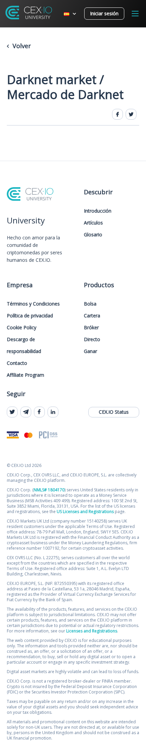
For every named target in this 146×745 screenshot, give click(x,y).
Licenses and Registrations (91, 631)
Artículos (93, 222)
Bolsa (90, 303)
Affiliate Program (25, 375)
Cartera (92, 315)
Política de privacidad (30, 315)
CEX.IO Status (114, 412)
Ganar (90, 351)
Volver (21, 46)
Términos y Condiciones (33, 303)
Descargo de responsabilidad (24, 345)
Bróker (91, 327)
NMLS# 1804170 (49, 490)
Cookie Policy (21, 327)
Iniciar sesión (104, 13)
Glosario (93, 234)
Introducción (97, 211)
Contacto (17, 363)
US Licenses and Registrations (85, 511)
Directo (92, 339)
